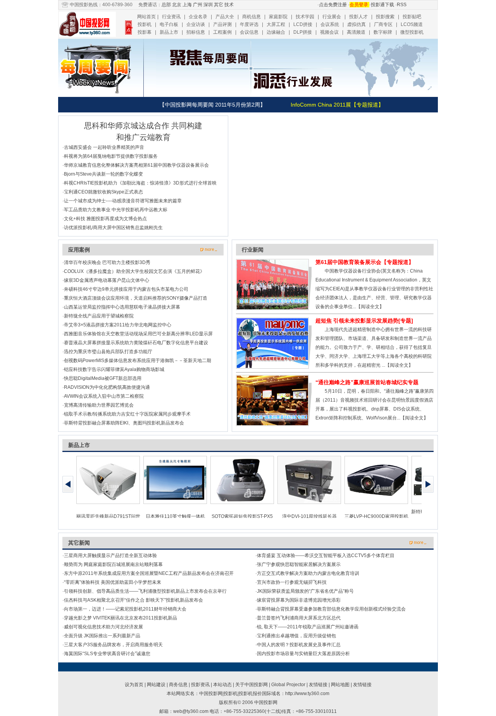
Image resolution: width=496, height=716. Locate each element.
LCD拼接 (302, 24)
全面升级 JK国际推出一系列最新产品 (102, 635)
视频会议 (329, 32)
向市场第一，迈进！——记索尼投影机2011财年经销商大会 (125, 609)
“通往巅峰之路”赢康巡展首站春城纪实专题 (366, 382)
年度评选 (249, 24)
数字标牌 (383, 32)
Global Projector (288, 684)
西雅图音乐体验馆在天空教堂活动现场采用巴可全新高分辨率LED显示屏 (138, 333)
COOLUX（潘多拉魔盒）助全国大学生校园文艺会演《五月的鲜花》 (134, 271)
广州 (197, 4)
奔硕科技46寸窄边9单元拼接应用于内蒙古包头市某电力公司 (126, 289)
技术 (229, 4)
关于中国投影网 (251, 684)
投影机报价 (250, 693)
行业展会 (331, 16)
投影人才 (358, 16)
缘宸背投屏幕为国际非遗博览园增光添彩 (299, 600)
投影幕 (145, 32)
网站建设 (156, 684)
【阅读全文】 (370, 306)
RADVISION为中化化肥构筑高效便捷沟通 (107, 387)
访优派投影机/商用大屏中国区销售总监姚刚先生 (113, 227)
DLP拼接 (302, 32)
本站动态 (222, 684)
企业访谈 (195, 24)
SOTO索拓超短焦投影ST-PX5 (242, 516)
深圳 (208, 4)
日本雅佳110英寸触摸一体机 (175, 516)
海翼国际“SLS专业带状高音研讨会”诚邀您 (107, 653)
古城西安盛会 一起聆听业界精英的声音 (104, 147)
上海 (187, 4)
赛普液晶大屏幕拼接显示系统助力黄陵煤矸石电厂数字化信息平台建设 (136, 342)
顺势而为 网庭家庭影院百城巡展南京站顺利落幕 (113, 564)
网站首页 (146, 16)
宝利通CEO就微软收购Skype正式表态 (103, 192)
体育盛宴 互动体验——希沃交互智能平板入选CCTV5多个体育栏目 (325, 555)
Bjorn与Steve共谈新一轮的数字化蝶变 (103, 174)
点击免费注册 (333, 4)
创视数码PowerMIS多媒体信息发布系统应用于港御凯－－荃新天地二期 (137, 360)
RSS (401, 4)
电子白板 (169, 24)
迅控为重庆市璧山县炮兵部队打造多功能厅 (108, 351)
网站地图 (340, 684)
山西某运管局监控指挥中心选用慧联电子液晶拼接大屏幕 (122, 307)
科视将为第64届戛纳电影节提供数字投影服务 (111, 156)
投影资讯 (200, 684)
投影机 (145, 24)
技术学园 (305, 16)
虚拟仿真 (356, 24)
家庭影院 (278, 16)
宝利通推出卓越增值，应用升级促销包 (296, 635)
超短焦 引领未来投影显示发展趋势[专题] (364, 320)
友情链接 (318, 684)
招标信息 (195, 32)
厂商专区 (383, 24)
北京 (176, 4)
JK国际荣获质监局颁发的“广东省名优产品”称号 (305, 591)
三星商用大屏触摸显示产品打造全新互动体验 (110, 555)
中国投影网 (265, 702)
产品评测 (222, 24)
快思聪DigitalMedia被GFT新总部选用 (102, 378)
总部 (166, 4)
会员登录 (359, 4)
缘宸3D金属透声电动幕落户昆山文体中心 (106, 280)
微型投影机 (412, 32)
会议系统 (329, 24)
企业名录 (198, 16)
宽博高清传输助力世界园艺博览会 (99, 405)
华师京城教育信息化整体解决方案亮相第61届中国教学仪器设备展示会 (136, 165)
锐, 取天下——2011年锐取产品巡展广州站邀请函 (307, 627)
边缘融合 (276, 32)
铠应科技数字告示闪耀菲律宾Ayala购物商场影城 (114, 369)
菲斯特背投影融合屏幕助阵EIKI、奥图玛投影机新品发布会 (124, 423)
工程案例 (222, 32)
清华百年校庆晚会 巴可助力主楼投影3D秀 (107, 262)
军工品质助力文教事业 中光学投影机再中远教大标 (115, 209)
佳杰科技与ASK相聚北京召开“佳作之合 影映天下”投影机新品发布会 (133, 600)
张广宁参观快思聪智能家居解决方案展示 (299, 564)
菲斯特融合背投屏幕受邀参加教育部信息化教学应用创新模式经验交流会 (331, 609)
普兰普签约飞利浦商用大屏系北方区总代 (299, 618)
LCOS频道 (412, 24)
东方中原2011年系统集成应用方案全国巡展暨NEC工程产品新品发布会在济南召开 (149, 573)
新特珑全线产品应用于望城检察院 (99, 316)
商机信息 (251, 16)
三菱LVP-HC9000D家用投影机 (376, 516)
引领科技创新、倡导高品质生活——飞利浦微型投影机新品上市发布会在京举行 (145, 591)
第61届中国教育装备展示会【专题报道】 (364, 262)
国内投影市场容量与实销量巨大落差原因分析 (303, 653)
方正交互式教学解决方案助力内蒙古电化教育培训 (308, 573)
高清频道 (356, 32)
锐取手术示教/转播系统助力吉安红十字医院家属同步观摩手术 (127, 414)
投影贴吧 (412, 16)
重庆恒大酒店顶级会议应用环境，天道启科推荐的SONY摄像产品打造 (135, 298)
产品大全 (224, 16)
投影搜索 (385, 16)
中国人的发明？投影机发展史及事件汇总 (299, 644)
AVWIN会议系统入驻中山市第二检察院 (104, 396)
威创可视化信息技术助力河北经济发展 (103, 627)
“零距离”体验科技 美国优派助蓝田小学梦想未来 (112, 582)
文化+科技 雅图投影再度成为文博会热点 (105, 218)
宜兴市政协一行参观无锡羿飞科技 (292, 582)
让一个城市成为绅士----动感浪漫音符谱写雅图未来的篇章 (123, 201)
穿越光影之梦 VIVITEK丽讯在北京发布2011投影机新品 (120, 618)
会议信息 (249, 32)
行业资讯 (171, 16)
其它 (218, 4)
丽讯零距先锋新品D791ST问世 (108, 516)
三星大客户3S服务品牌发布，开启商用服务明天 (113, 644)
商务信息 (178, 684)
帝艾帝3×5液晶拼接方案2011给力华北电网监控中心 (117, 325)
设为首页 (134, 684)
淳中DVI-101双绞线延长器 (309, 516)
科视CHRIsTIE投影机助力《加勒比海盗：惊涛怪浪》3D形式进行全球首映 (140, 183)
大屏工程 (276, 24)
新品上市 (169, 32)
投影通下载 (382, 4)
